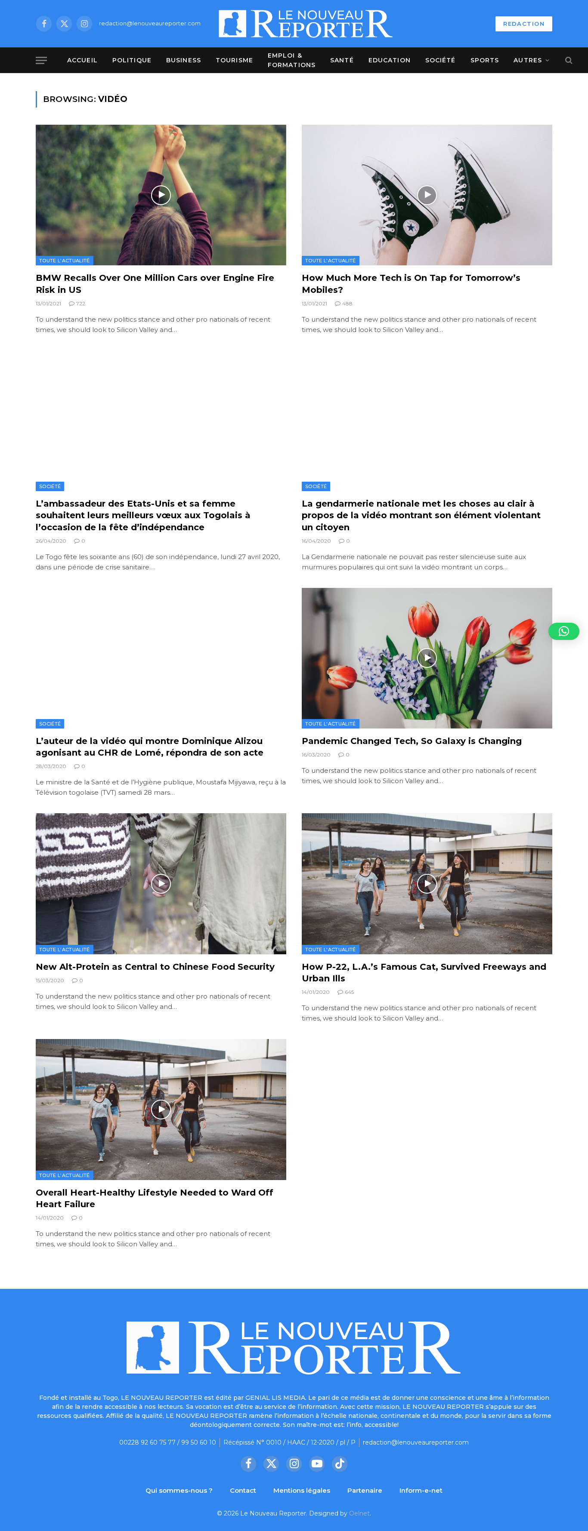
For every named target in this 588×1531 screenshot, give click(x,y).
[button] (563, 631)
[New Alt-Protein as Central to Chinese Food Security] (161, 883)
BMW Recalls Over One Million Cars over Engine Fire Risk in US (155, 284)
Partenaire (364, 1490)
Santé (342, 60)
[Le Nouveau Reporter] (306, 23)
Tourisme (234, 60)
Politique (132, 60)
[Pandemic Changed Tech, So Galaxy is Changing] (427, 658)
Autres (528, 60)
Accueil (82, 60)
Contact (243, 1490)
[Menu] (41, 60)
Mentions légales (301, 1490)
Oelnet (359, 1513)
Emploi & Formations (292, 60)
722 (80, 303)
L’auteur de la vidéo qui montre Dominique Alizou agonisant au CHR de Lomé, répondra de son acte (149, 747)
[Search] (568, 60)
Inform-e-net (421, 1490)
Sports (484, 60)
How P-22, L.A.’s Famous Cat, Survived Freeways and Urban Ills (424, 973)
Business (183, 60)
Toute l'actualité (64, 261)
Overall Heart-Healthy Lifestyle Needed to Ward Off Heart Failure (154, 1198)
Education (389, 60)
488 (347, 303)
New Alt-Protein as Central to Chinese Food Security (155, 967)
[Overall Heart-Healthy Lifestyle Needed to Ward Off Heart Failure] (161, 1109)
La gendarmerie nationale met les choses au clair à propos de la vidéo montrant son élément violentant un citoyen (421, 515)
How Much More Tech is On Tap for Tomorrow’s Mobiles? (411, 284)
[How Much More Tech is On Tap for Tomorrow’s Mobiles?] (427, 195)
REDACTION (524, 23)
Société (440, 60)
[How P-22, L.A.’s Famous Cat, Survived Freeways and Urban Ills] (427, 883)
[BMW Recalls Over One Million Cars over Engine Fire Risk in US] (161, 195)
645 (349, 992)
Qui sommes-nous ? (179, 1490)
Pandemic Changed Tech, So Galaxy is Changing (412, 741)
